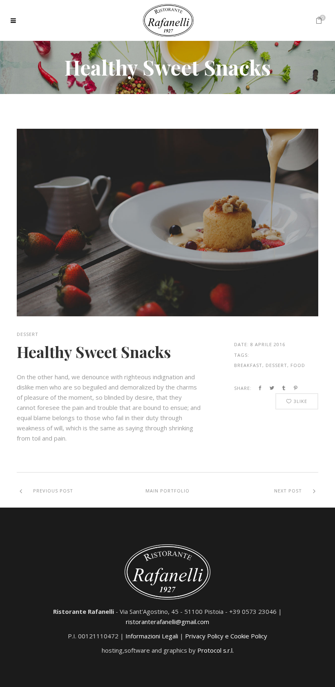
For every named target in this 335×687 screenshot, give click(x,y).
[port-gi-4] (167, 222)
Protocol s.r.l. (215, 650)
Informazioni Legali (151, 636)
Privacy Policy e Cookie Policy (226, 636)
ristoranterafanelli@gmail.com (167, 622)
